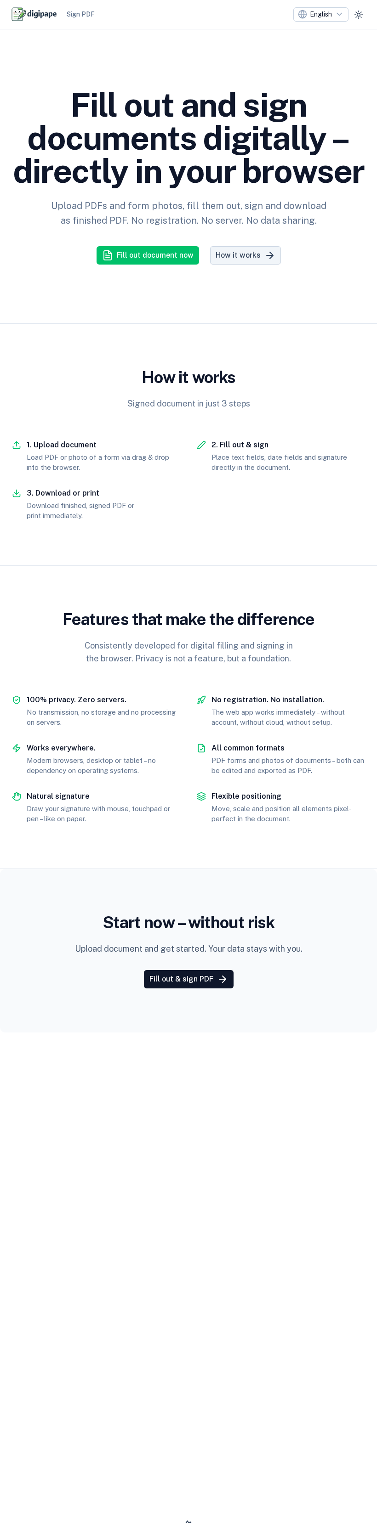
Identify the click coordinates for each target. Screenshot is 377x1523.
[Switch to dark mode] (358, 14)
